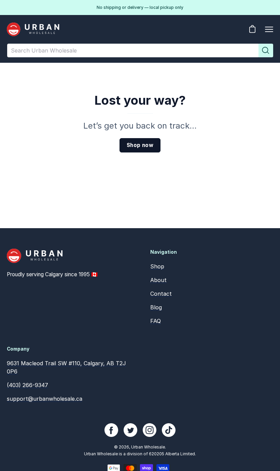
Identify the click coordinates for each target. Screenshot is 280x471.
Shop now (140, 145)
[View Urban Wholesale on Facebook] (111, 430)
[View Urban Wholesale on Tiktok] (169, 430)
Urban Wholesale (148, 447)
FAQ (155, 321)
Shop (157, 266)
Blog (156, 307)
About (158, 280)
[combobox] (133, 50)
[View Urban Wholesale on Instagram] (149, 430)
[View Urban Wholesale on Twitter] (130, 430)
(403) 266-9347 (27, 385)
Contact (161, 293)
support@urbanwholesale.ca (44, 398)
